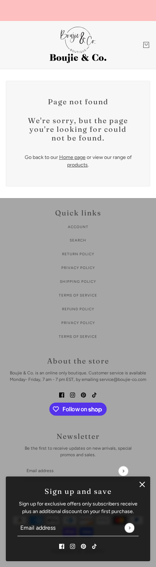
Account (78, 226)
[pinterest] (83, 546)
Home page (72, 157)
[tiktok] (94, 546)
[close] (142, 484)
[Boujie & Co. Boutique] (78, 45)
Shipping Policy (78, 281)
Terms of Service (78, 295)
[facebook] (61, 546)
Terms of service (78, 336)
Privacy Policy (78, 267)
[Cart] (146, 45)
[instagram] (72, 546)
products (77, 165)
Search (78, 240)
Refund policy (78, 309)
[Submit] (129, 528)
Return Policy (78, 254)
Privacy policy (78, 322)
